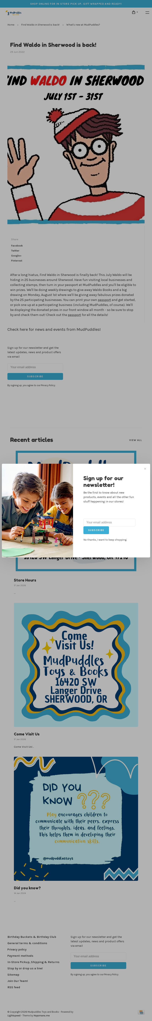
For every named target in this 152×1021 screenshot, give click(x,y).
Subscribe (96, 530)
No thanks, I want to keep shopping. (105, 539)
